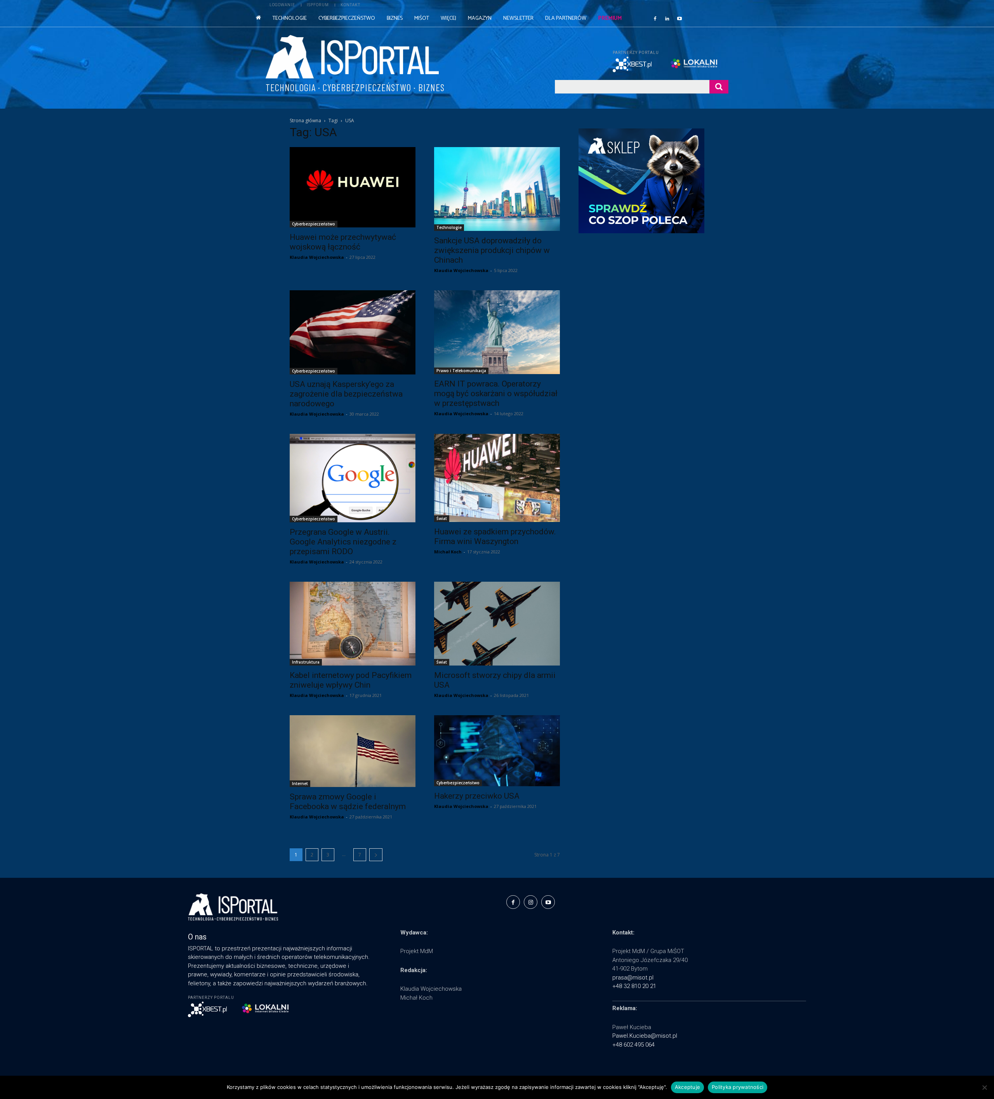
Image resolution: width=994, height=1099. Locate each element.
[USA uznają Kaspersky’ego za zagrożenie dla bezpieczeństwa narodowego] (352, 332)
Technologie (449, 227)
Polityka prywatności (737, 1087)
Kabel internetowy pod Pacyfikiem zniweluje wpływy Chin (351, 680)
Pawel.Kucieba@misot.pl (644, 1035)
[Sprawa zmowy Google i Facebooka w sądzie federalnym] (352, 751)
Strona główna (305, 120)
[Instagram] (530, 902)
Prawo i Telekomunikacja (461, 370)
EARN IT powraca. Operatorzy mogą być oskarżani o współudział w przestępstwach (496, 393)
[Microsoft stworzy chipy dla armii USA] (497, 624)
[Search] (718, 87)
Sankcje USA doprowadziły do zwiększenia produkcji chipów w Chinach (492, 250)
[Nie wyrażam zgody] (984, 1087)
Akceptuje (687, 1087)
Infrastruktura (306, 662)
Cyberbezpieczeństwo (313, 224)
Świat (441, 518)
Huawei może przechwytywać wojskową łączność (343, 241)
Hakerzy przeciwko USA (477, 796)
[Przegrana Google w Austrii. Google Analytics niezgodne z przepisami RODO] (352, 478)
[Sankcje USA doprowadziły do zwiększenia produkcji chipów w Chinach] (497, 189)
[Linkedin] (667, 18)
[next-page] (375, 854)
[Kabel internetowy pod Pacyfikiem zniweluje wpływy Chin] (352, 624)
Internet (300, 783)
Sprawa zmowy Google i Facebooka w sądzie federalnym (348, 801)
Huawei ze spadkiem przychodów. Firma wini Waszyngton (495, 536)
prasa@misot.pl (632, 977)
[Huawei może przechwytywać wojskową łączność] (352, 187)
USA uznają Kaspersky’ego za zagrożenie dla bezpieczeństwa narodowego (346, 394)
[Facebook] (655, 18)
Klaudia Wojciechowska (317, 257)
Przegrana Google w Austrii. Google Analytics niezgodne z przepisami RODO (343, 541)
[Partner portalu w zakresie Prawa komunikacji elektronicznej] (699, 63)
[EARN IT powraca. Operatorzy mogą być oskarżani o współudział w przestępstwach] (497, 332)
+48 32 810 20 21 (634, 986)
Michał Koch (448, 552)
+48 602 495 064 (633, 1044)
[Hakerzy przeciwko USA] (497, 750)
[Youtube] (679, 18)
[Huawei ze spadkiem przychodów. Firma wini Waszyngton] (497, 478)
